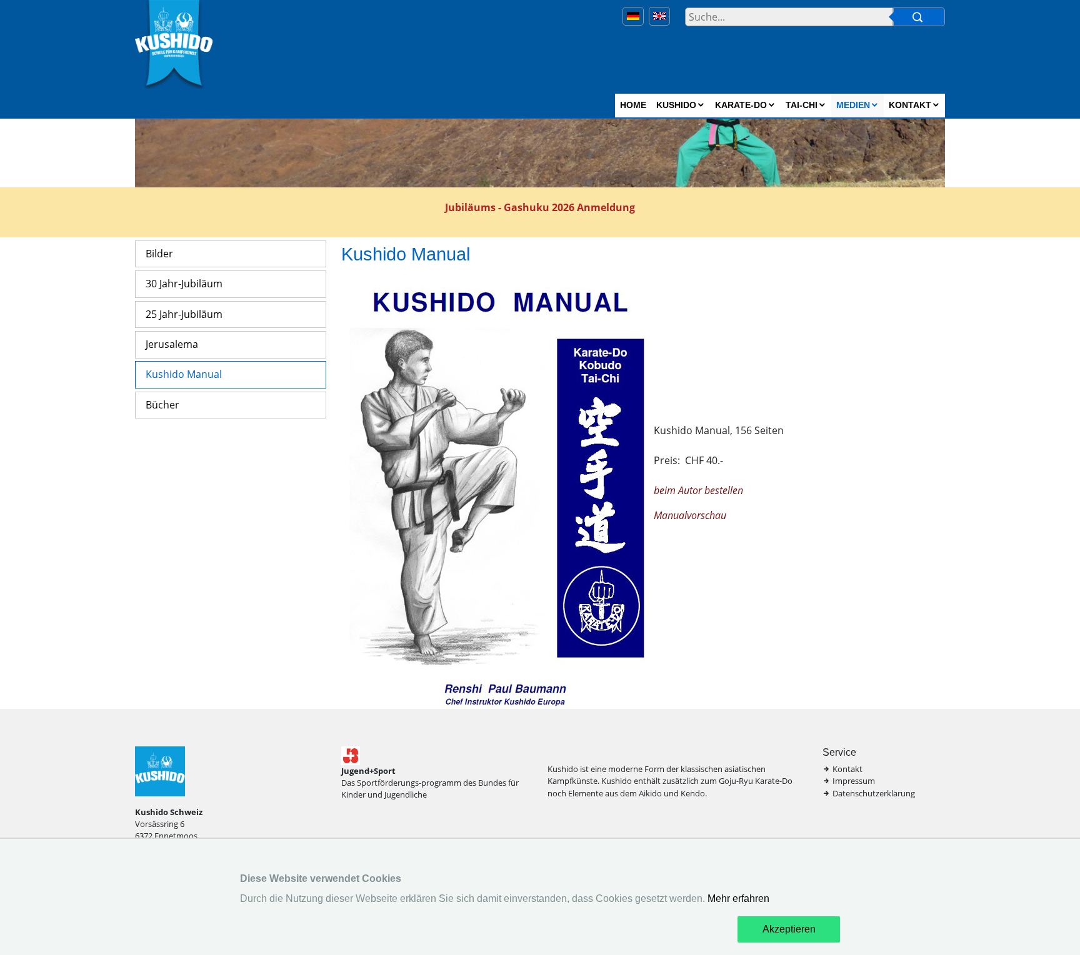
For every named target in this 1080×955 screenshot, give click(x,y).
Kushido (676, 105)
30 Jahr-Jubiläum (184, 283)
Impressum (853, 780)
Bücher (162, 405)
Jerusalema (172, 344)
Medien (853, 105)
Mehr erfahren (738, 898)
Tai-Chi (802, 105)
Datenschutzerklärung (873, 793)
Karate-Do (741, 105)
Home (633, 105)
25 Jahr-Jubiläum (184, 314)
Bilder (159, 253)
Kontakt (910, 105)
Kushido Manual (184, 374)
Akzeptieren (789, 929)
